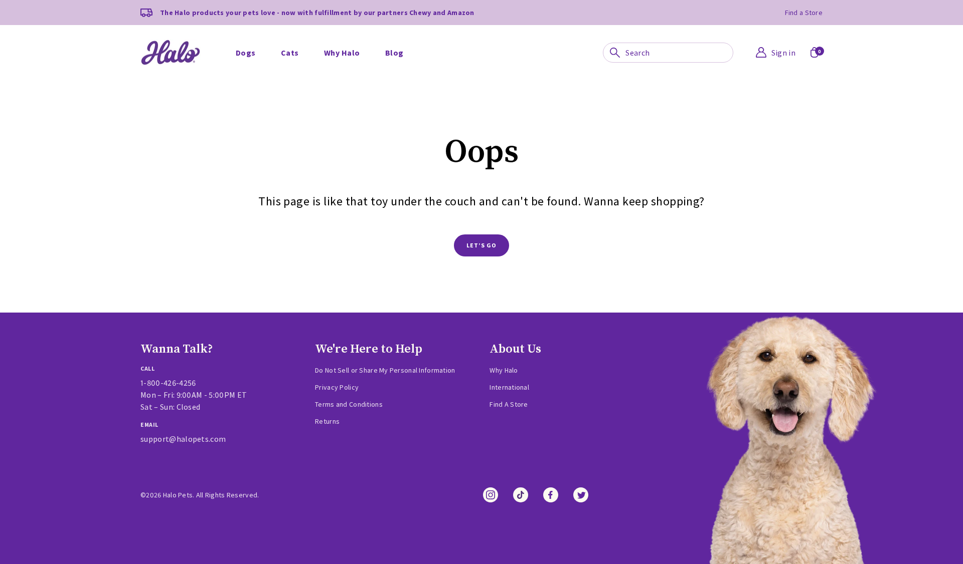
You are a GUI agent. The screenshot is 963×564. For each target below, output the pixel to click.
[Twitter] (580, 494)
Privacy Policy (337, 387)
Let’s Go (481, 245)
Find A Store (509, 404)
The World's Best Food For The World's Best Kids (697, 29)
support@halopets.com (183, 439)
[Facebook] (550, 494)
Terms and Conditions (349, 404)
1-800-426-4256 (168, 383)
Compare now (595, 39)
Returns (327, 421)
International (509, 387)
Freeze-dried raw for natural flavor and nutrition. (420, 29)
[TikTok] (520, 494)
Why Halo (588, 55)
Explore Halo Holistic (343, 39)
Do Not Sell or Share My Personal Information (385, 370)
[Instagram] (490, 494)
